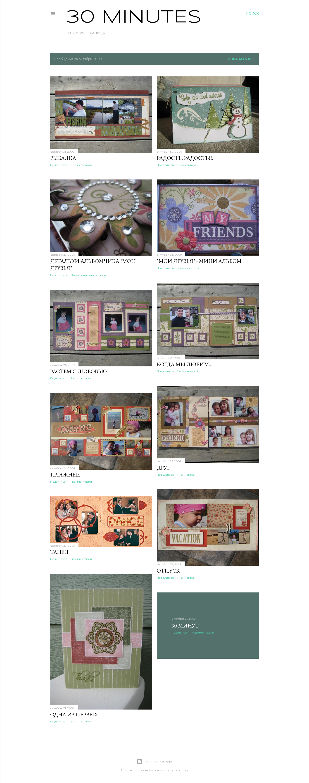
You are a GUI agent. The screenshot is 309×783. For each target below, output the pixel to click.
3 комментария (188, 268)
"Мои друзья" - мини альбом (199, 260)
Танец (59, 551)
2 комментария (82, 165)
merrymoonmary (177, 770)
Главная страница (86, 33)
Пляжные (65, 474)
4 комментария (203, 632)
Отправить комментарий (88, 275)
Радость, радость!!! (185, 157)
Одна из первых (74, 714)
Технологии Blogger (158, 761)
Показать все (241, 59)
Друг (163, 467)
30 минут (185, 625)
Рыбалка (63, 157)
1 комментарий (187, 165)
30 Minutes (134, 17)
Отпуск (168, 570)
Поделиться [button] (58, 165)
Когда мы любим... (184, 364)
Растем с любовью (78, 371)
